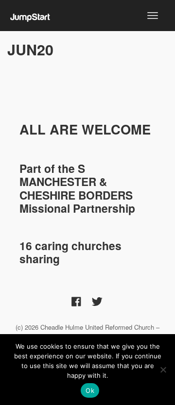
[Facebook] (76, 301)
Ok (90, 390)
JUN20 (30, 49)
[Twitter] (97, 301)
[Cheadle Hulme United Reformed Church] (30, 15)
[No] (163, 369)
